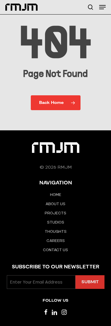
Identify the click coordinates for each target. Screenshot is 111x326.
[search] (90, 7)
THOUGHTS (56, 231)
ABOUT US (55, 204)
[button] (102, 7)
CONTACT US (55, 250)
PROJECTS (55, 213)
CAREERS (55, 240)
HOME (55, 194)
